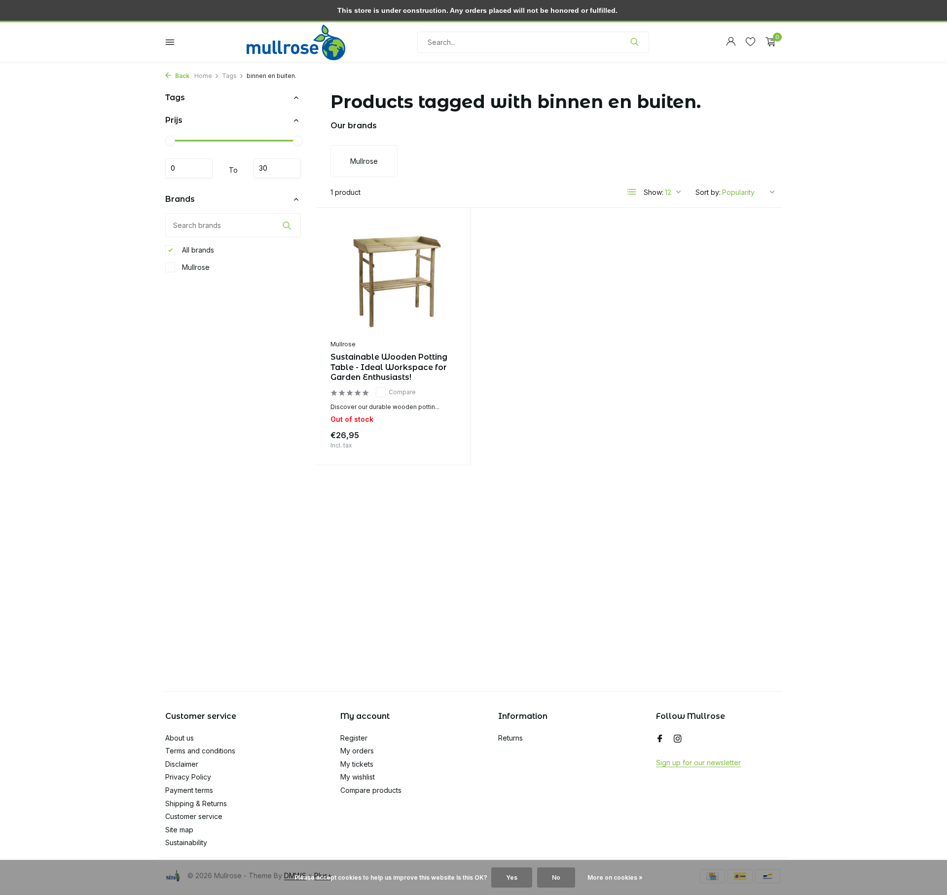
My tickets (356, 764)
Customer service (193, 816)
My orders (357, 750)
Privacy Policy (188, 777)
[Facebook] (660, 739)
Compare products (370, 790)
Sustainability (186, 842)
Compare (402, 392)
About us (179, 738)
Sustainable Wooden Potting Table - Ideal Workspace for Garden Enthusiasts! (388, 367)
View (439, 438)
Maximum (277, 168)
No (556, 877)
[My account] (730, 42)
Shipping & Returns (196, 803)
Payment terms (189, 790)
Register (353, 738)
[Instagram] (678, 739)
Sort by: (708, 192)
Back (181, 75)
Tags (229, 75)
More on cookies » (615, 877)
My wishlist (357, 777)
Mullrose (195, 267)
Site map (179, 829)
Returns (510, 738)
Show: (653, 192)
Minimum (189, 168)
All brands (197, 250)
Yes (511, 877)
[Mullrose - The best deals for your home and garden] (296, 42)
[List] (631, 191)
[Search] (634, 42)
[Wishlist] (750, 42)
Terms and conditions (200, 750)
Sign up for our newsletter (698, 762)
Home (203, 75)
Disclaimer (181, 764)
